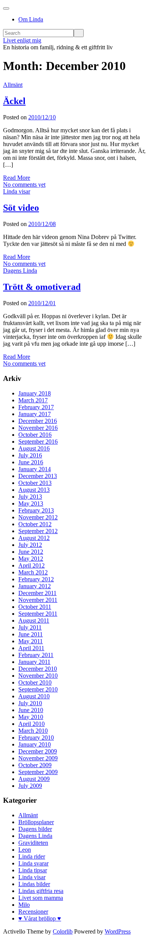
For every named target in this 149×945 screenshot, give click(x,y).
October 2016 (35, 434)
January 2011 (34, 662)
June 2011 (30, 634)
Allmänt (13, 84)
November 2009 (38, 758)
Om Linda (30, 19)
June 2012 (30, 551)
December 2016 (37, 421)
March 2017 (33, 400)
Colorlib (63, 931)
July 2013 (30, 496)
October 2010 (35, 682)
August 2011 (33, 620)
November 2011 (37, 600)
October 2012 (35, 524)
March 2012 (33, 572)
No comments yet (24, 184)
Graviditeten (33, 842)
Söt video (21, 208)
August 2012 (34, 538)
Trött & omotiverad (42, 287)
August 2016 (34, 448)
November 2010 (38, 675)
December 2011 (37, 593)
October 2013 (35, 483)
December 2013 (37, 476)
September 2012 (38, 531)
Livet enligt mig (22, 40)
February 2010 (36, 737)
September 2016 (38, 441)
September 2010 (38, 689)
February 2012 (36, 579)
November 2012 (38, 517)
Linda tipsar (32, 870)
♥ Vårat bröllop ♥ (39, 918)
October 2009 (35, 765)
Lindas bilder (34, 884)
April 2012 (31, 565)
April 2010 (31, 724)
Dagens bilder (35, 829)
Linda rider (31, 856)
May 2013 (30, 503)
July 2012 (30, 545)
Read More (16, 177)
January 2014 (34, 469)
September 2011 (37, 613)
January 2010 (34, 744)
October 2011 (34, 606)
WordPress (118, 931)
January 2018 (34, 393)
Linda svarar (33, 863)
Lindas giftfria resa (40, 891)
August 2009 (34, 779)
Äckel (14, 101)
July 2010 (30, 703)
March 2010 (33, 730)
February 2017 (36, 407)
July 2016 (30, 455)
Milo (24, 904)
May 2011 (30, 641)
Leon (24, 849)
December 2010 (37, 668)
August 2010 (34, 696)
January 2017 (34, 414)
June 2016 (30, 462)
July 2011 (30, 627)
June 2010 (30, 710)
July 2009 (30, 785)
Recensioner (33, 911)
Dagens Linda (20, 270)
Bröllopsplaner (36, 822)
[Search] (79, 33)
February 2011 (35, 655)
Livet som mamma (40, 898)
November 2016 (38, 428)
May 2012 (30, 558)
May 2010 (30, 717)
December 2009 (37, 751)
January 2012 (34, 586)
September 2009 (38, 772)
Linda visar (16, 191)
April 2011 (31, 648)
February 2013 (36, 510)
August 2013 (34, 489)
